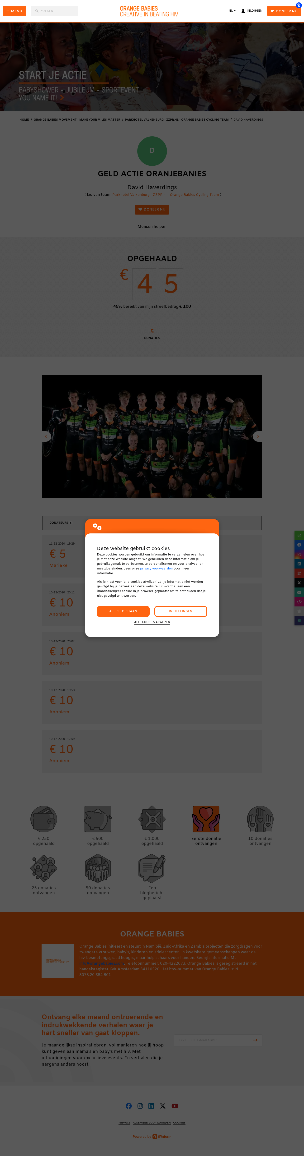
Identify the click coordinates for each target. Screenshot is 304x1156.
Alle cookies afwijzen (152, 622)
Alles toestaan (123, 611)
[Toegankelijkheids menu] (299, 5)
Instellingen (180, 611)
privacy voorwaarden (156, 569)
